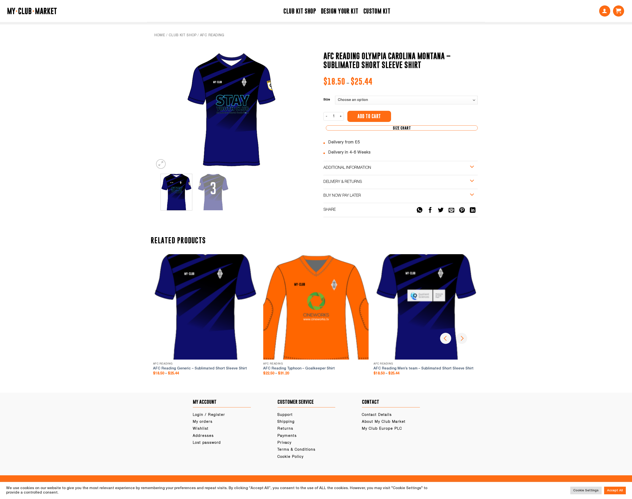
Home (159, 35)
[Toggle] (472, 167)
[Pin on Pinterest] (462, 210)
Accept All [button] (615, 490)
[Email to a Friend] (451, 210)
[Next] (299, 108)
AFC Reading (212, 35)
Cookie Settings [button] (586, 490)
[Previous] (163, 108)
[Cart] (618, 11)
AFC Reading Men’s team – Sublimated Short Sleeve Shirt (424, 368)
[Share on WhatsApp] (419, 210)
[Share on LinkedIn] (473, 210)
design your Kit (339, 11)
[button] (604, 11)
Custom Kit (376, 11)
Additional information (347, 168)
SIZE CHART (402, 128)
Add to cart (369, 116)
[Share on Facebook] (430, 210)
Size (326, 99)
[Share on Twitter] (441, 210)
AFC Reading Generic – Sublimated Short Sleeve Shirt (200, 368)
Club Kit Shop (299, 11)
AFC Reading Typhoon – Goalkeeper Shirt (299, 368)
